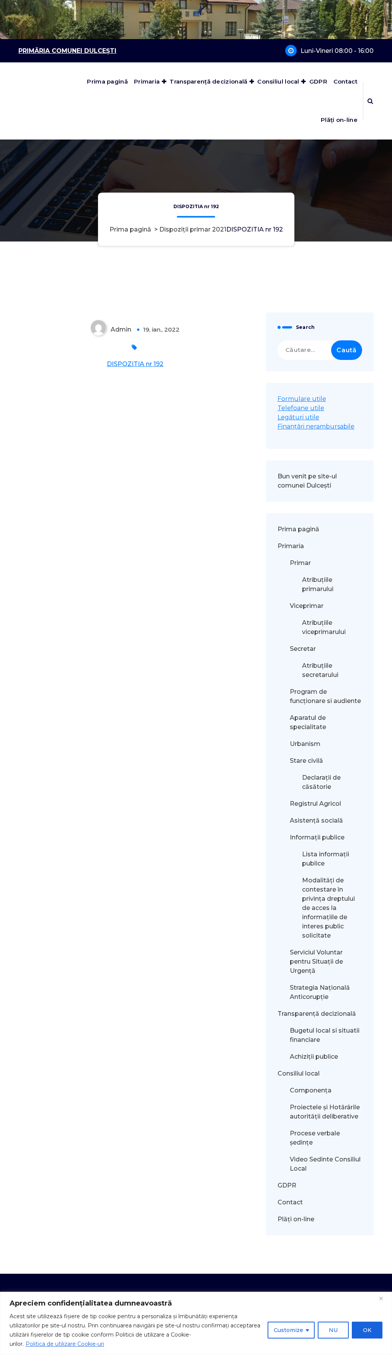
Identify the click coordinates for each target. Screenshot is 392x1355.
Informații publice (317, 837)
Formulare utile (302, 398)
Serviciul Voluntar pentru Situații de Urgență (316, 961)
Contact (345, 81)
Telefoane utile (301, 408)
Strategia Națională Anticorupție (320, 992)
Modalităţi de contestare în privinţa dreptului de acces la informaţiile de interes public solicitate (328, 908)
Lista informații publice (325, 859)
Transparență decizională (208, 81)
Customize (288, 1330)
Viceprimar (306, 605)
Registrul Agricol (316, 803)
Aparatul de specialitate (308, 722)
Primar (300, 563)
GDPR (318, 81)
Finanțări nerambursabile (316, 426)
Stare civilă (306, 760)
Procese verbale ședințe (315, 1138)
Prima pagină (107, 81)
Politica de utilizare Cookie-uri (65, 1343)
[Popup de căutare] (370, 100)
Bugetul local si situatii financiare (324, 1035)
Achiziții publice (314, 1056)
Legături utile (298, 417)
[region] (196, 1323)
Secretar (303, 648)
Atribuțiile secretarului (320, 670)
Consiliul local (278, 81)
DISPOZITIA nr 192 (135, 364)
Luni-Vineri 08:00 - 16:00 (337, 50)
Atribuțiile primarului (317, 584)
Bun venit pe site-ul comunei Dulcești (307, 481)
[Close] (384, 1298)
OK (367, 1330)
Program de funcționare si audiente (325, 696)
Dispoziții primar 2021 (192, 229)
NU (333, 1330)
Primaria (147, 81)
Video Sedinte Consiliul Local (325, 1164)
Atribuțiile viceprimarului (324, 627)
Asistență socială (316, 820)
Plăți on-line (339, 119)
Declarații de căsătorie (321, 782)
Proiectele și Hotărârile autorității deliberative (325, 1112)
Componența (311, 1090)
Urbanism (305, 743)
